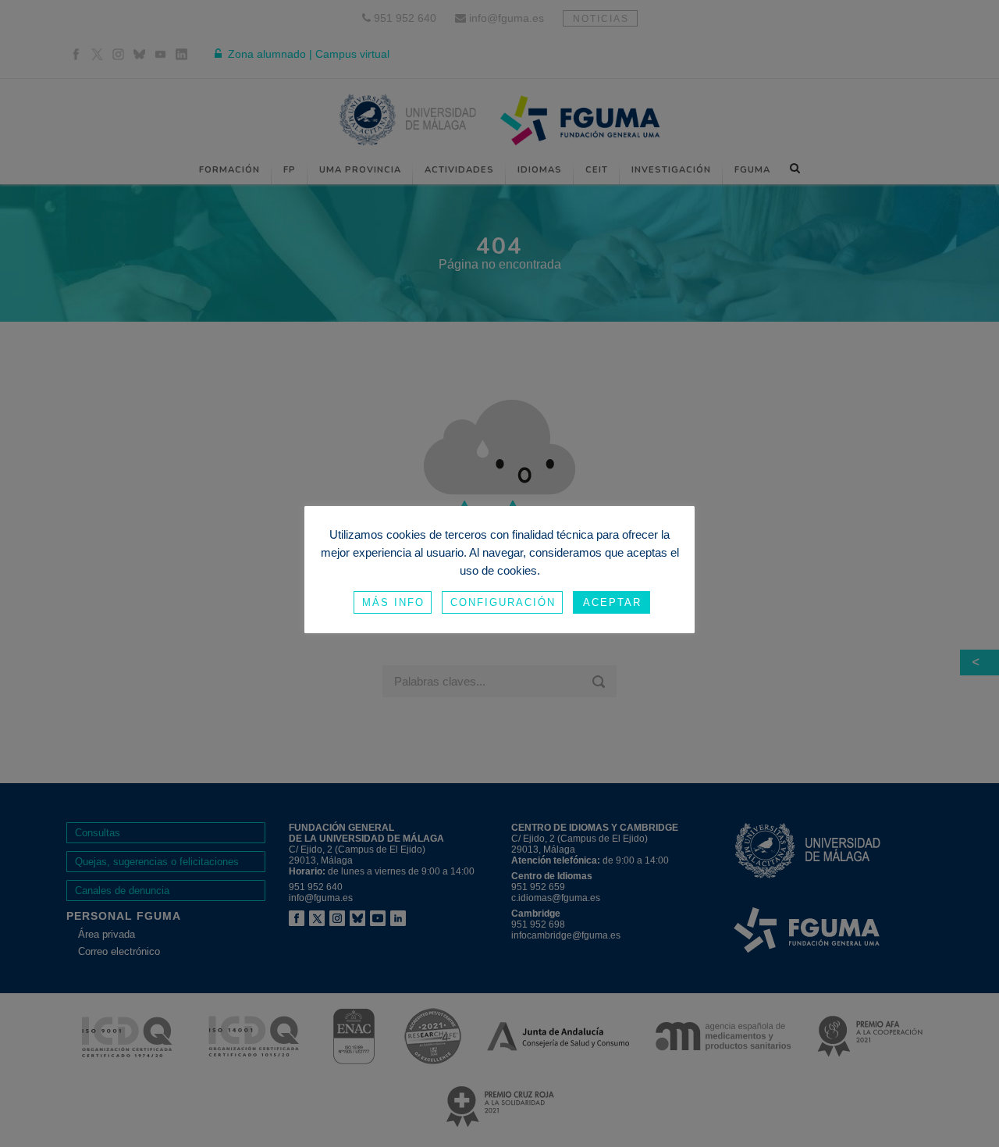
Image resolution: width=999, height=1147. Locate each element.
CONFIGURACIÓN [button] (503, 602)
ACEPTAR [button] (612, 602)
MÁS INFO (393, 602)
